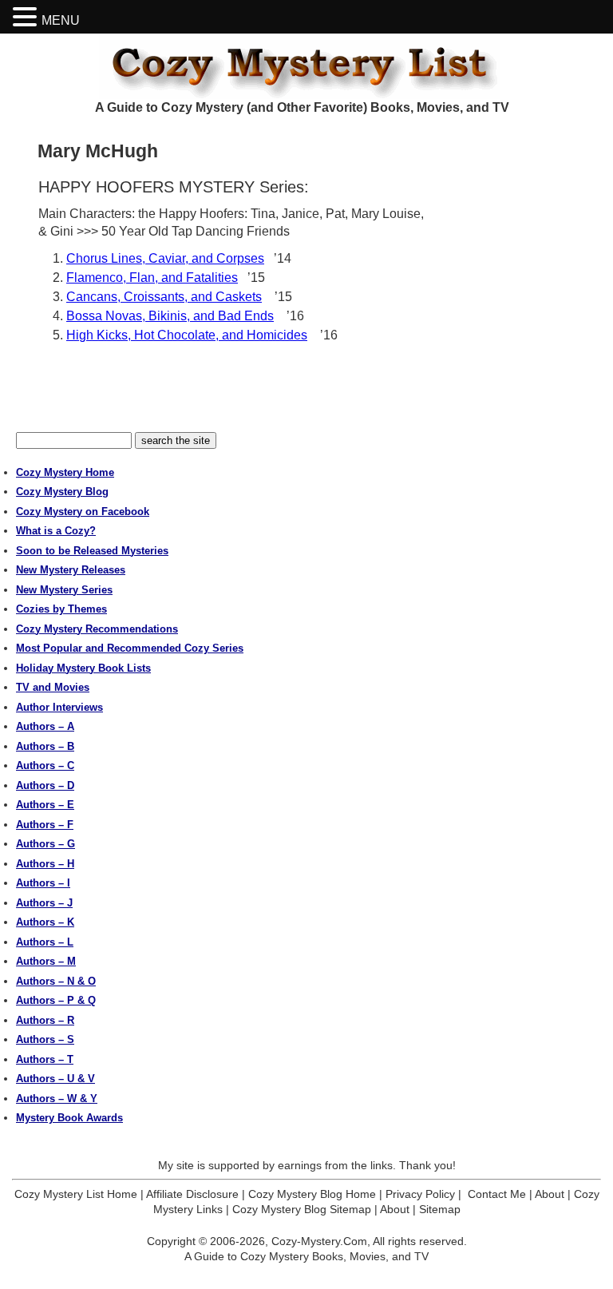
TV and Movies (52, 687)
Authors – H (45, 864)
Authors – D (45, 785)
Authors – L (44, 942)
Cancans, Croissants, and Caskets (164, 296)
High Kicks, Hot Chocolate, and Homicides (186, 335)
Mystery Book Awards (69, 1118)
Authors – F (44, 825)
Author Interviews (59, 707)
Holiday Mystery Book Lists (83, 668)
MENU (61, 20)
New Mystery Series (64, 590)
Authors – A (45, 726)
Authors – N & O (56, 981)
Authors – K (45, 922)
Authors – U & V (55, 1079)
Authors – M (46, 961)
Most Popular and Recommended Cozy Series (129, 648)
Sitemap (440, 1209)
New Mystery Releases (70, 570)
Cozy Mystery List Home (75, 1194)
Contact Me (497, 1194)
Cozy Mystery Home (65, 472)
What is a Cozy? (56, 531)
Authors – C (45, 765)
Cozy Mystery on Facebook (82, 512)
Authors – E (45, 805)
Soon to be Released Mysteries (92, 551)
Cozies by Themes (61, 609)
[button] (27, 17)
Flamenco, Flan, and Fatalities (152, 277)
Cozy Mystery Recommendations (97, 629)
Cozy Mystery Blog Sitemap (301, 1209)
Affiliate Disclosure (192, 1194)
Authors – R (45, 1020)
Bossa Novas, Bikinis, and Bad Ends (170, 316)
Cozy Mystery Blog (62, 492)
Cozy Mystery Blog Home (312, 1194)
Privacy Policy (420, 1194)
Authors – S (45, 1039)
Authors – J (44, 903)
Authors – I (43, 883)
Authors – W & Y (56, 1099)
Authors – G (45, 844)
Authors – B (45, 746)
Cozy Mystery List (306, 66)
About (549, 1194)
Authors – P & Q (56, 1000)
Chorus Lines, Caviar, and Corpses (165, 258)
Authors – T (44, 1059)
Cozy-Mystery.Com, (320, 1241)
